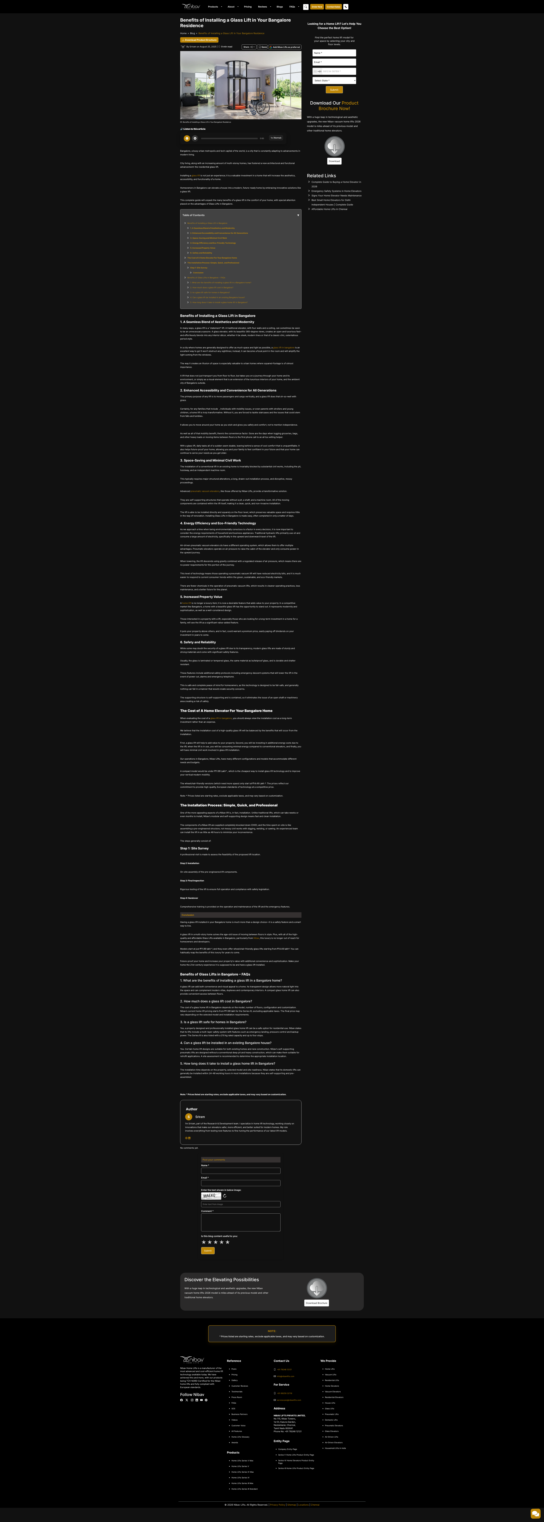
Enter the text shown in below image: (221, 1190)
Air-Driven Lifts (331, 1437)
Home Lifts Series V (240, 1466)
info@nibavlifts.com (285, 1376)
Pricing (248, 6)
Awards (234, 1442)
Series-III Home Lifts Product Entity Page (296, 1468)
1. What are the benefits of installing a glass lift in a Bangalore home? (220, 282)
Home (183, 33)
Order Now (317, 7)
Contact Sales (333, 7)
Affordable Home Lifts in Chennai (329, 209)
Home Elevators (332, 1386)
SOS (233, 1408)
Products (213, 6)
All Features (236, 1431)
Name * (205, 1165)
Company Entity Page (287, 1449)
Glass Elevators (332, 1431)
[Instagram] (192, 1400)
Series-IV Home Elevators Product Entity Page (296, 1461)
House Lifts (330, 1403)
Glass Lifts (329, 1408)
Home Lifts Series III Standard (244, 1489)
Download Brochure (316, 1303)
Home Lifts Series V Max (242, 1460)
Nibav (256, 938)
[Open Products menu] (221, 6)
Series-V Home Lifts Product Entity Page (296, 1455)
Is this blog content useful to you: (219, 1236)
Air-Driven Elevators (334, 1442)
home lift (186, 603)
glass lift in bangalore (284, 347)
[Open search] (306, 6)
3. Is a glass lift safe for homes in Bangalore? (210, 292)
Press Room (236, 1397)
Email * (205, 1177)
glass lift (196, 175)
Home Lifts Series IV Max (242, 1472)
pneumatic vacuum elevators (205, 491)
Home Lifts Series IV (240, 1477)
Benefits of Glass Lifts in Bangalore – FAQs (206, 277)
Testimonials (236, 1391)
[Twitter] (187, 1400)
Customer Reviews (239, 1386)
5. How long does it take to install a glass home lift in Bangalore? (219, 302)
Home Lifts (330, 1369)
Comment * (207, 1211)
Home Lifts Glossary (240, 1437)
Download (334, 161)
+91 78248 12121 (284, 1369)
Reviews (262, 6)
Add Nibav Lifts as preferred (286, 47)
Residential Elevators (334, 1397)
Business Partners (239, 1414)
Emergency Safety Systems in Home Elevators (336, 191)
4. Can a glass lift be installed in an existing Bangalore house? (217, 297)
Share (247, 47)
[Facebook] (181, 1400)
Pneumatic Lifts (332, 1414)
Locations (303, 1504)
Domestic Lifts (331, 1420)
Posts (233, 1369)
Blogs (280, 6)
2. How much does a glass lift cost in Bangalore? (211, 287)
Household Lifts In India (335, 1448)
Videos (234, 1420)
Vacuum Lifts (330, 1374)
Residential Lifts (332, 1380)
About (231, 6)
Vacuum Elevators (333, 1391)
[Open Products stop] (195, 138)
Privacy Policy (277, 1504)
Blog (192, 33)
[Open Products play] (187, 138)
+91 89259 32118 (284, 1393)
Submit (208, 1250)
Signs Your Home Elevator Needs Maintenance (337, 195)
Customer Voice (238, 1425)
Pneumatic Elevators (334, 1425)
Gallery (234, 1380)
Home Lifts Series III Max (242, 1483)
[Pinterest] (206, 1400)
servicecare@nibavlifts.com (289, 1400)
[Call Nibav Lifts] (345, 6)
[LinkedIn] (197, 1400)
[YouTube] (201, 1400)
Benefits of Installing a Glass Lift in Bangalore (207, 223)
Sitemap (291, 1504)
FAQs (292, 6)
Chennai (315, 1504)
